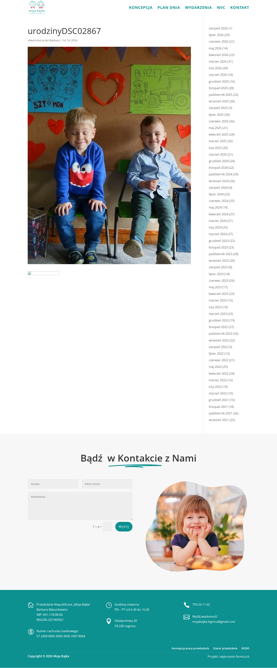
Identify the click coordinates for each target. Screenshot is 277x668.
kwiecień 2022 (218, 373)
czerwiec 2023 (218, 280)
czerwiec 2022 (218, 360)
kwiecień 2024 (218, 214)
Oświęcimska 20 (126, 621)
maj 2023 (215, 287)
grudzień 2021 (219, 400)
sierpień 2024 (218, 188)
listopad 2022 (218, 327)
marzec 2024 (218, 221)
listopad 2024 (218, 168)
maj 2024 (215, 207)
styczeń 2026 (218, 75)
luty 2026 (215, 68)
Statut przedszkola (225, 648)
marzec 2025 (218, 141)
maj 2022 (215, 367)
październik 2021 (220, 413)
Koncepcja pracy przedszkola (190, 648)
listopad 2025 (218, 88)
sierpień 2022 (218, 347)
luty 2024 (215, 227)
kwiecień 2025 (218, 134)
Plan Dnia (169, 8)
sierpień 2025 (218, 108)
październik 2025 (220, 95)
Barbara (55, 40)
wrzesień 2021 (219, 420)
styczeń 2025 (218, 154)
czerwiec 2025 (218, 121)
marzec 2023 (218, 300)
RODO (245, 648)
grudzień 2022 (219, 320)
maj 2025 (215, 128)
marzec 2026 (218, 61)
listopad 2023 (218, 247)
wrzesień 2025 (219, 101)
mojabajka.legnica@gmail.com (213, 622)
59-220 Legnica (125, 626)
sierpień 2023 (218, 267)
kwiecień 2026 (218, 55)
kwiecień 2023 (218, 294)
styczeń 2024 (218, 234)
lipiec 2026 (216, 35)
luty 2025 (215, 148)
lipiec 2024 (216, 194)
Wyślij (124, 527)
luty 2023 (215, 307)
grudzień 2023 (219, 241)
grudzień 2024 (219, 161)
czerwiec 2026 (218, 41)
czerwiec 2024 (218, 201)
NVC (221, 8)
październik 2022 (220, 333)
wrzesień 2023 (219, 260)
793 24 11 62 (201, 604)
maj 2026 (215, 48)
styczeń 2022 (218, 393)
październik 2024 (220, 174)
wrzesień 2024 (219, 181)
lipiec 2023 (216, 274)
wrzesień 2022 (219, 340)
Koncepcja (141, 8)
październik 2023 (220, 254)
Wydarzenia (198, 8)
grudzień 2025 (219, 81)
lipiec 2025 (216, 115)
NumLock (242, 656)
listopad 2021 (218, 407)
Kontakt (239, 8)
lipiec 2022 (216, 353)
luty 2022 (215, 387)
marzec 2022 (218, 380)
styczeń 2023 (218, 314)
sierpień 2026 (218, 28)
